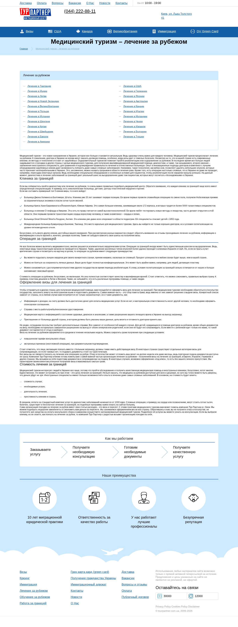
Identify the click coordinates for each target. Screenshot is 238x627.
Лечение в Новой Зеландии (43, 101)
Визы (29, 31)
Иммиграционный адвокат (88, 584)
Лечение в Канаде (133, 106)
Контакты (122, 3)
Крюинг (25, 578)
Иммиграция (167, 31)
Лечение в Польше (38, 111)
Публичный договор (135, 597)
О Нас (90, 3)
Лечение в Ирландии (135, 116)
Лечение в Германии (135, 91)
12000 (199, 596)
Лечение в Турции (133, 136)
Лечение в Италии (133, 111)
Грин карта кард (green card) (90, 572)
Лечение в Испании (39, 116)
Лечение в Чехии (133, 121)
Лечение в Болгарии (135, 131)
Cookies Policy (179, 606)
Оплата (42, 3)
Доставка (26, 3)
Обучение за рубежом (35, 597)
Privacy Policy (163, 606)
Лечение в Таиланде (39, 86)
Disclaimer (194, 606)
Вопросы (57, 3)
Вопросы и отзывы (134, 584)
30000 (167, 596)
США (57, 31)
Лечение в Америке (39, 141)
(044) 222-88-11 (80, 11)
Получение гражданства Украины (93, 578)
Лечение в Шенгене (39, 121)
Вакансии (75, 3)
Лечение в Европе (38, 136)
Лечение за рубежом (34, 590)
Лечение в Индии (37, 91)
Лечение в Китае (37, 126)
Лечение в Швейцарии (40, 131)
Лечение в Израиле (134, 126)
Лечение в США (132, 86)
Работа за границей (33, 603)
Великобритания (125, 31)
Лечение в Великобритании (43, 106)
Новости (104, 3)
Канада (87, 31)
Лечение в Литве (37, 96)
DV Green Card (207, 31)
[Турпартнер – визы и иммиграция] (35, 9)
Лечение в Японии (133, 96)
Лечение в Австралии (135, 101)
